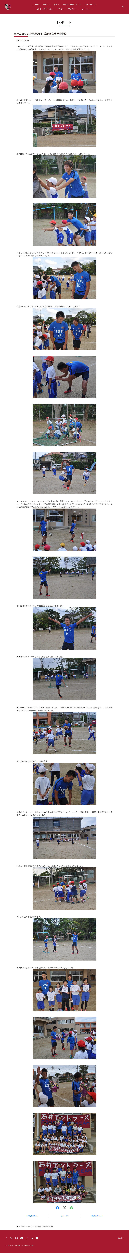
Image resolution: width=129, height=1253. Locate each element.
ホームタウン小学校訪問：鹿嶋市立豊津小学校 (40, 1226)
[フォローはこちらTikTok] (26, 1238)
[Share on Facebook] (57, 1207)
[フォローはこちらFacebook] (6, 1238)
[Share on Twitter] (64, 1207)
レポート (23, 1226)
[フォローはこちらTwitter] (11, 1238)
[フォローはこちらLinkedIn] (32, 1238)
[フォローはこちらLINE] (37, 1238)
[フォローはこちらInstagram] (16, 1238)
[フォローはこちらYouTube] (21, 1238)
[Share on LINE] (71, 1207)
